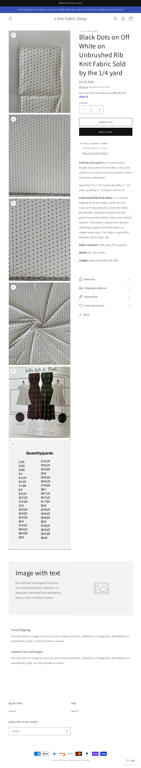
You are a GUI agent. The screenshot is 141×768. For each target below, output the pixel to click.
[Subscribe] (66, 731)
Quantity (83, 103)
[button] (10, 18)
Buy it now (105, 131)
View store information (95, 153)
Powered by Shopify (81, 760)
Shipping (83, 87)
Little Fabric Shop (65, 760)
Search (12, 711)
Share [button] (86, 314)
